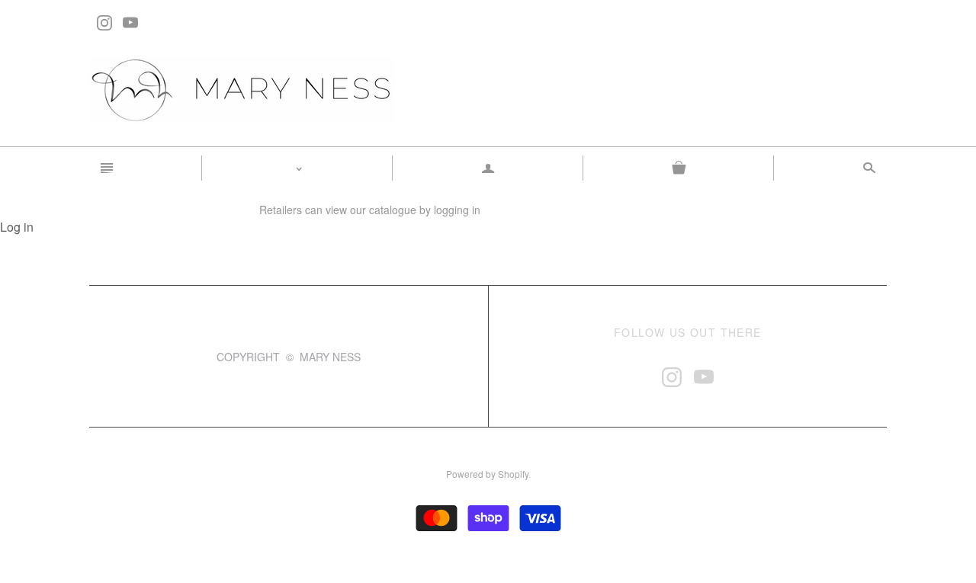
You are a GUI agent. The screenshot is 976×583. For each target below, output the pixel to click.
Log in (17, 226)
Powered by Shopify (487, 473)
